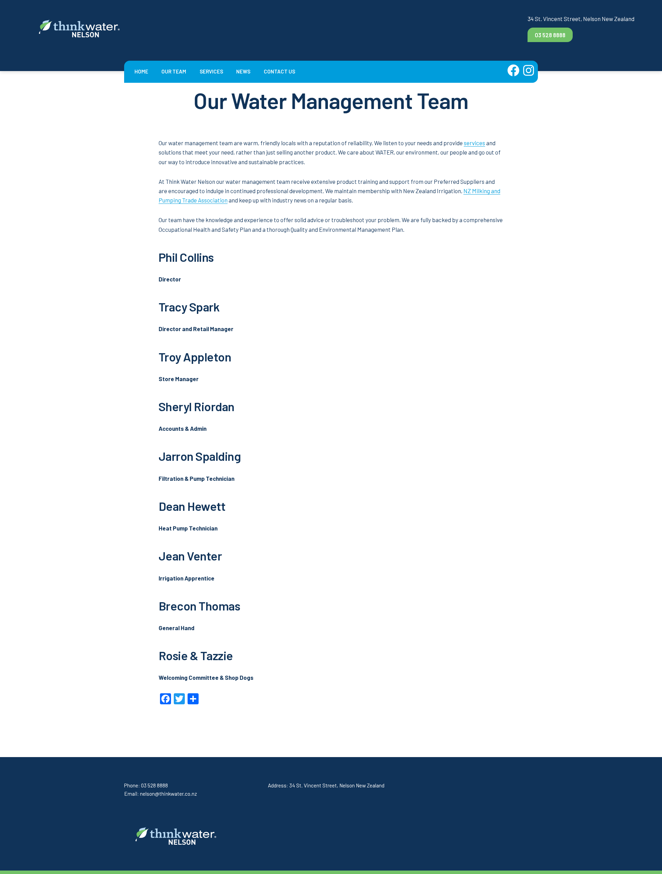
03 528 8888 (550, 34)
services (474, 142)
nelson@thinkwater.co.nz (168, 794)
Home (141, 71)
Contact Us (279, 71)
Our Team (173, 71)
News (243, 71)
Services (211, 71)
